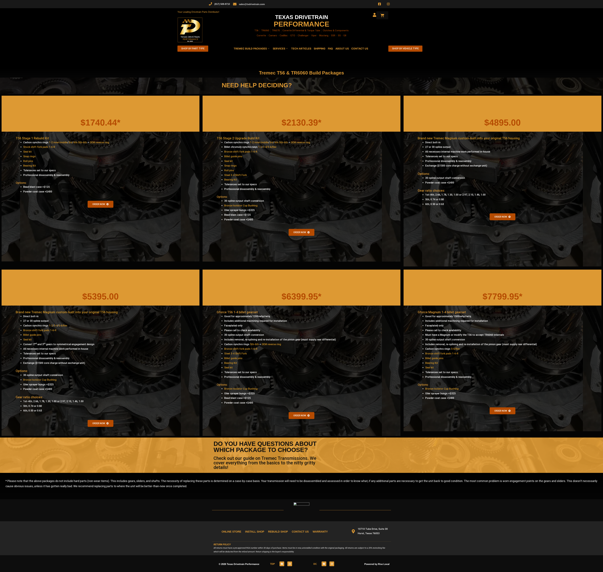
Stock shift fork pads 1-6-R (39, 146)
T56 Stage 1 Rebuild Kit (32, 138)
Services (279, 48)
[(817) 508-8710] (210, 3)
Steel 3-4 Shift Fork (235, 175)
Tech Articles (301, 48)
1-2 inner (54, 142)
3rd (70, 142)
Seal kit (27, 151)
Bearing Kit (29, 165)
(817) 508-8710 (222, 4)
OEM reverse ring (99, 142)
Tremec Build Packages (250, 48)
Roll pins (28, 161)
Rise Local (383, 564)
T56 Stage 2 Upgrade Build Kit (238, 138)
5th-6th (254, 344)
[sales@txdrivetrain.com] (234, 4)
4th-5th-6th (80, 142)
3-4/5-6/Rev (269, 146)
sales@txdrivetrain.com (252, 4)
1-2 (260, 146)
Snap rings (29, 156)
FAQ (330, 48)
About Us (342, 48)
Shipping (319, 48)
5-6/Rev (62, 325)
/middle (63, 142)
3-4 (55, 325)
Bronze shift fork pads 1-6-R (240, 151)
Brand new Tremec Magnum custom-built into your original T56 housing (469, 138)
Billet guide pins (233, 156)
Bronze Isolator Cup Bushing (241, 205)
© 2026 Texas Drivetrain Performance (239, 564)
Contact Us (359, 48)
